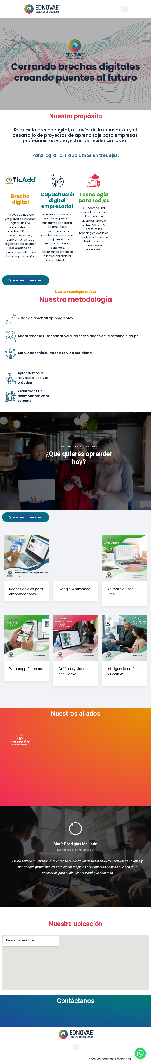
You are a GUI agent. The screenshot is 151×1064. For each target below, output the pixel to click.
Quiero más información (25, 280)
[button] (76, 1047)
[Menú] (124, 9)
